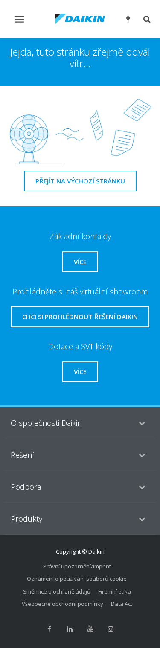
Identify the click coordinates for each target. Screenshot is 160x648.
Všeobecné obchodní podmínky (62, 604)
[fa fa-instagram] (111, 629)
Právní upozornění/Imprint (77, 566)
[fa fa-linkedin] (70, 629)
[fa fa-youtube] (90, 629)
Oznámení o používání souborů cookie (77, 578)
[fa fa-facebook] (49, 629)
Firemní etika (114, 591)
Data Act (121, 604)
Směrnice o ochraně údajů (56, 591)
